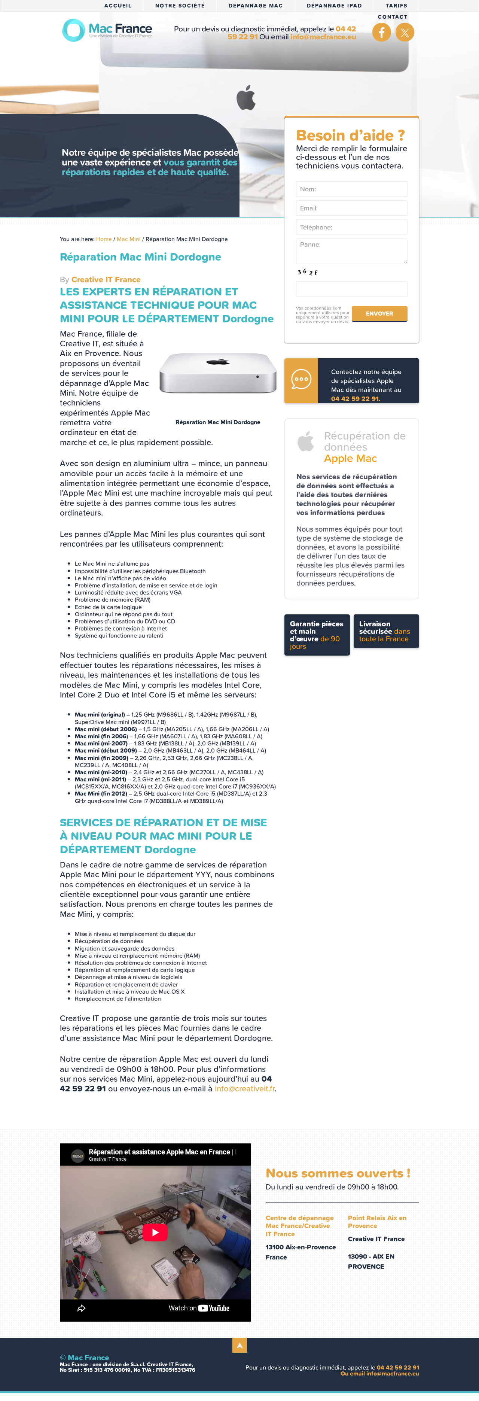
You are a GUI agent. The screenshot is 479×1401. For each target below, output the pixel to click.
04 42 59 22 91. (356, 398)
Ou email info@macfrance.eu (380, 1373)
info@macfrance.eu (323, 36)
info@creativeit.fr (244, 1088)
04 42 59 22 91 (398, 1367)
